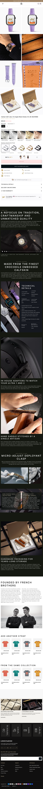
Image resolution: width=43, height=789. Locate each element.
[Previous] (2, 645)
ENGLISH (14, 786)
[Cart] (40, 4)
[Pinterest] (16, 748)
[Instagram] (2, 748)
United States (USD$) (5, 786)
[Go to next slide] (21, 197)
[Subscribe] (40, 758)
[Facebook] (5, 748)
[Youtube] (8, 748)
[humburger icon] (3, 3)
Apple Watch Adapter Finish (8, 129)
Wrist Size (3, 123)
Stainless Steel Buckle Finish (8, 142)
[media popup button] (19, 32)
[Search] (38, 4)
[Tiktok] (13, 748)
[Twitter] (11, 748)
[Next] (41, 134)
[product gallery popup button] (41, 32)
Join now (29, 179)
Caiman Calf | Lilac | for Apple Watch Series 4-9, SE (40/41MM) (19, 117)
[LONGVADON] (21, 3)
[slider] (22, 251)
